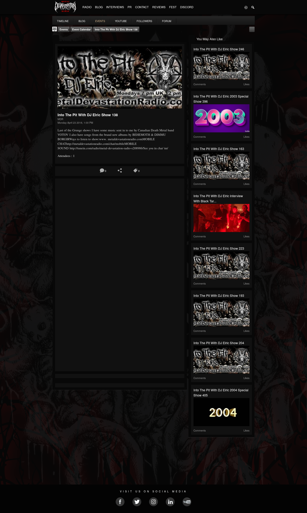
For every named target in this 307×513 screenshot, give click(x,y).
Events (64, 29)
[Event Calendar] (252, 29)
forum (166, 21)
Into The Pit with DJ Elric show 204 (218, 342)
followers (144, 21)
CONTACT (142, 7)
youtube (121, 21)
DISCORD (186, 7)
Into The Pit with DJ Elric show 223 (218, 248)
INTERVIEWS (115, 7)
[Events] (56, 38)
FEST (173, 7)
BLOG (99, 7)
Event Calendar (81, 29)
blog (82, 21)
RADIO (86, 7)
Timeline (63, 21)
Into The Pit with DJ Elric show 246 (218, 49)
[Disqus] (119, 228)
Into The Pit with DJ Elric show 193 (218, 295)
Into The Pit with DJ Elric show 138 (116, 29)
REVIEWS (159, 7)
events (100, 21)
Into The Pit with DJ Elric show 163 (218, 148)
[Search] (253, 7)
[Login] (246, 7)
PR (130, 7)
